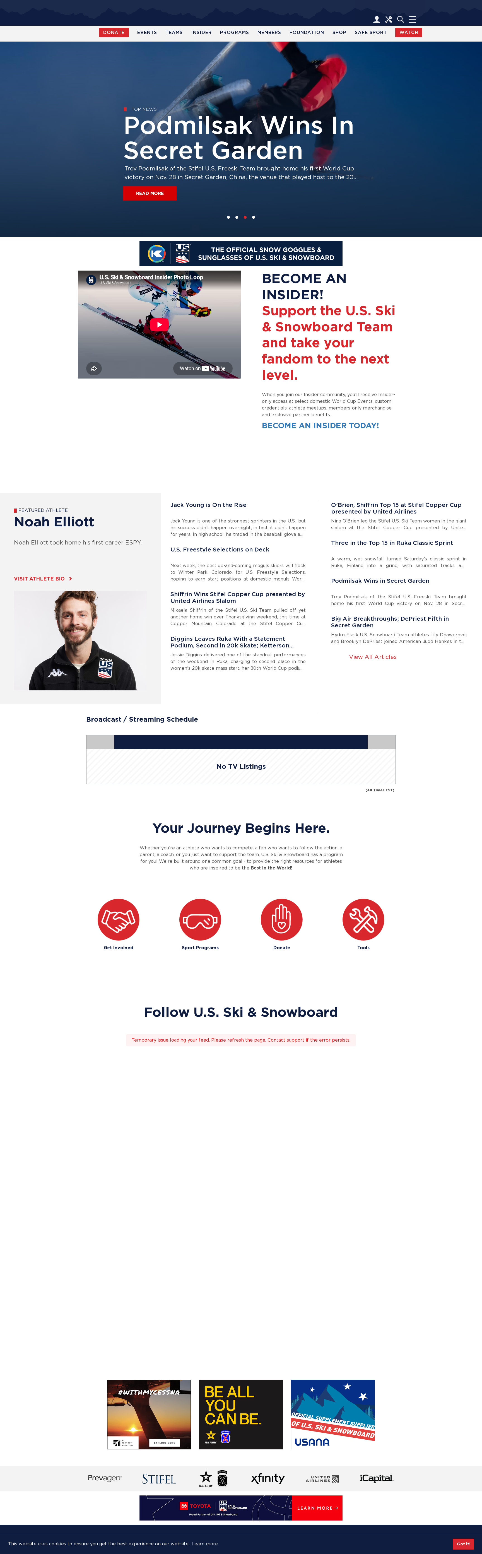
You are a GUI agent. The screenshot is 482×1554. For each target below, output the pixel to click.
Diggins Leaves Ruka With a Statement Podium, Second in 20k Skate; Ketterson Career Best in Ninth (229, 642)
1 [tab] (228, 217)
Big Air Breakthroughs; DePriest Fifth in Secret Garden (390, 622)
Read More (150, 193)
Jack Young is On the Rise (208, 505)
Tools (363, 947)
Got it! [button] (463, 1543)
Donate (281, 947)
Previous (31, 41)
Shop (339, 32)
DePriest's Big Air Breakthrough (233, 138)
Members (269, 32)
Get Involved (118, 947)
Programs (234, 32)
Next (450, 41)
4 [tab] (253, 217)
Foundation (307, 32)
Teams (174, 32)
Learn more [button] (205, 1543)
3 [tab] (245, 217)
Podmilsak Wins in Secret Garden (380, 580)
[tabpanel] (241, 139)
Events (147, 32)
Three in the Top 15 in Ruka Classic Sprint (392, 542)
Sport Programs (200, 947)
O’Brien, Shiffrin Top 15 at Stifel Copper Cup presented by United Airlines (396, 508)
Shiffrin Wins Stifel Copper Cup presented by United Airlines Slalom (237, 597)
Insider (201, 32)
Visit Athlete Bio (39, 579)
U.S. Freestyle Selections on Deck (219, 549)
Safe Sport (371, 32)
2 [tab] (237, 217)
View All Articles (373, 656)
